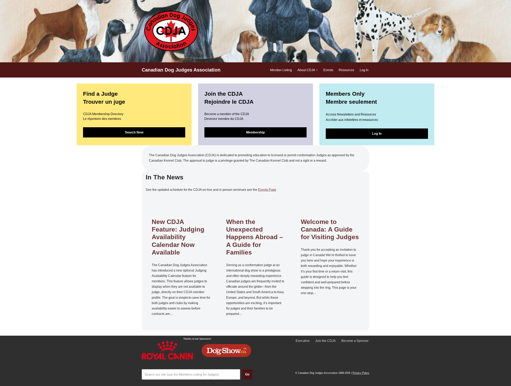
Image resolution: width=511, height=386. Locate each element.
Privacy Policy (361, 373)
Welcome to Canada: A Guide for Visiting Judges (330, 229)
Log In (364, 70)
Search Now (134, 132)
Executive (303, 340)
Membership (255, 132)
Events (328, 70)
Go (247, 374)
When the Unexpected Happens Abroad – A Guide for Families (254, 237)
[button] (317, 70)
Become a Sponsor (354, 340)
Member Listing (281, 70)
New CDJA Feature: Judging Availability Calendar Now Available (178, 237)
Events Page (267, 189)
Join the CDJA (325, 340)
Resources (346, 70)
